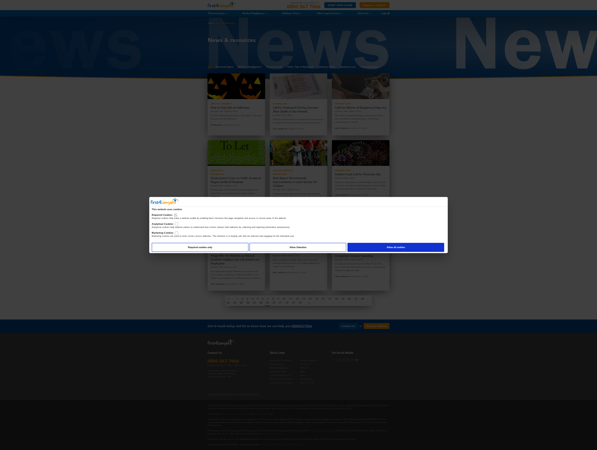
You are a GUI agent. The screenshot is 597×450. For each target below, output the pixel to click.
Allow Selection (297, 247)
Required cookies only (200, 247)
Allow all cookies (396, 247)
